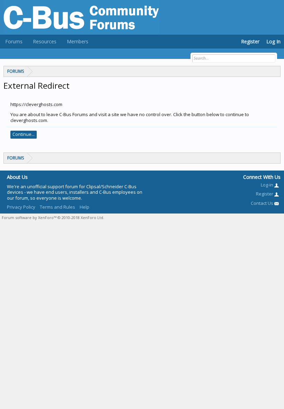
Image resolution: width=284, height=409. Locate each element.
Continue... (23, 134)
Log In (273, 41)
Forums (14, 41)
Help (84, 207)
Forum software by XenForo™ (53, 217)
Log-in (267, 185)
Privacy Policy (21, 207)
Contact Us (262, 203)
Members (77, 41)
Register (250, 41)
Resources (44, 41)
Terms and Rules (57, 207)
